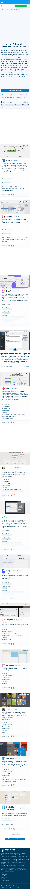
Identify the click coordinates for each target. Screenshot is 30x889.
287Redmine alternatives (6, 224)
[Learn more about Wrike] (3, 517)
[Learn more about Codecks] (3, 709)
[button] (14, 161)
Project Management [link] (24, 104)
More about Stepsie (14, 90)
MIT (11, 675)
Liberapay (7, 871)
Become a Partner (5, 880)
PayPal (12, 871)
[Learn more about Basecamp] (3, 468)
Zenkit (14, 76)
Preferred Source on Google (7, 882)
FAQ (2, 872)
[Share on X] (5, 94)
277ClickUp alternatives (6, 304)
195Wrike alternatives (6, 530)
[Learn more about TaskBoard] (3, 665)
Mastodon (8, 868)
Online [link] (2, 104)
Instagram (21, 868)
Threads (17, 868)
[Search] (26, 2)
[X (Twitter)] (4, 885)
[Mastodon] (6, 885)
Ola (10, 856)
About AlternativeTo (5, 879)
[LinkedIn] (16, 885)
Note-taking (4, 588)
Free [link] (11, 104)
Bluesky (13, 868)
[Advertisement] (15, 25)
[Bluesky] (9, 885)
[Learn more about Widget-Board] (3, 571)
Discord (16, 866)
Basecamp (22, 76)
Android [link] (6, 104)
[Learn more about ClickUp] (3, 291)
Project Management (6, 182)
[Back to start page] (2, 2)
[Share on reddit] (8, 94)
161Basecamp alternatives (7, 476)
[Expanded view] (24, 102)
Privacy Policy (4, 875)
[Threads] (11, 885)
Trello (11, 73)
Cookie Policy (4, 877)
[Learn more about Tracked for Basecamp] (3, 807)
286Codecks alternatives (6, 719)
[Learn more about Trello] (3, 160)
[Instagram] (14, 885)
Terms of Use (4, 874)
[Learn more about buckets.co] (3, 758)
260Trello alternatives (6, 173)
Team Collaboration (6, 313)
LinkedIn (3, 869)
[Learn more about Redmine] (3, 216)
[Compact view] (25, 102)
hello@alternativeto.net (6, 866)
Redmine (3, 76)
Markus (14, 856)
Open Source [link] (15, 104)
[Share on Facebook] (2, 94)
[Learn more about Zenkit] (3, 388)
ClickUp (9, 76)
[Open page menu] (28, 2)
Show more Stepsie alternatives (15, 839)
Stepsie (3, 50)
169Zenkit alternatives (6, 401)
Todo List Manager (5, 410)
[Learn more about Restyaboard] (3, 620)
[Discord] (1, 885)
